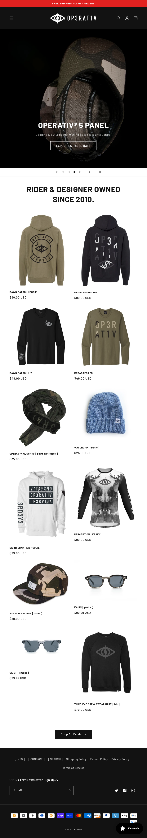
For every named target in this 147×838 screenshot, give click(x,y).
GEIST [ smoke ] (19, 672)
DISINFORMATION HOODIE (25, 547)
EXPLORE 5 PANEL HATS (73, 145)
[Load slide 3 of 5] (69, 172)
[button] (11, 18)
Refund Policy (99, 759)
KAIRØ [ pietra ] (83, 607)
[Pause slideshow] (99, 172)
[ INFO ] (20, 759)
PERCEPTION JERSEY (87, 534)
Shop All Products (73, 734)
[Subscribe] (69, 790)
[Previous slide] (48, 172)
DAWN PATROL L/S (21, 373)
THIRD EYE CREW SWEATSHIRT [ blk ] (97, 704)
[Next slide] (89, 172)
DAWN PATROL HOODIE (23, 292)
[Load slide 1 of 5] (57, 172)
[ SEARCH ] (55, 759)
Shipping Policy (76, 759)
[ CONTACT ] (37, 759)
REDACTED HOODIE (85, 292)
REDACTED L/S (83, 373)
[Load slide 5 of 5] (80, 172)
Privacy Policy (120, 759)
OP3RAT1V (77, 829)
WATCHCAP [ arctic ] (86, 447)
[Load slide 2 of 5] (63, 172)
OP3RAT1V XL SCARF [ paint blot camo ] (34, 453)
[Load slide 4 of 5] (74, 172)
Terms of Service (74, 767)
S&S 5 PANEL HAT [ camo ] (26, 613)
